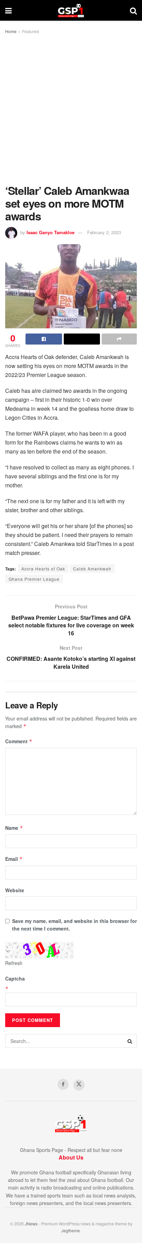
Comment (18, 741)
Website (14, 890)
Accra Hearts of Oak (43, 568)
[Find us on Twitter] (78, 1085)
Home (11, 31)
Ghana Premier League (34, 579)
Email (14, 858)
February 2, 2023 (104, 232)
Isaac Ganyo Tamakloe (50, 232)
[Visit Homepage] (71, 10)
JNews (31, 1223)
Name (14, 827)
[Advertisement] (71, 110)
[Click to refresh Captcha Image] (39, 950)
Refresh (13, 962)
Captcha (15, 978)
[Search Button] (133, 10)
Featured (30, 31)
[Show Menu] (8, 10)
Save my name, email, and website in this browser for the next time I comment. (74, 924)
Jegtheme (70, 1230)
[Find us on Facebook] (63, 1084)
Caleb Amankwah (92, 568)
